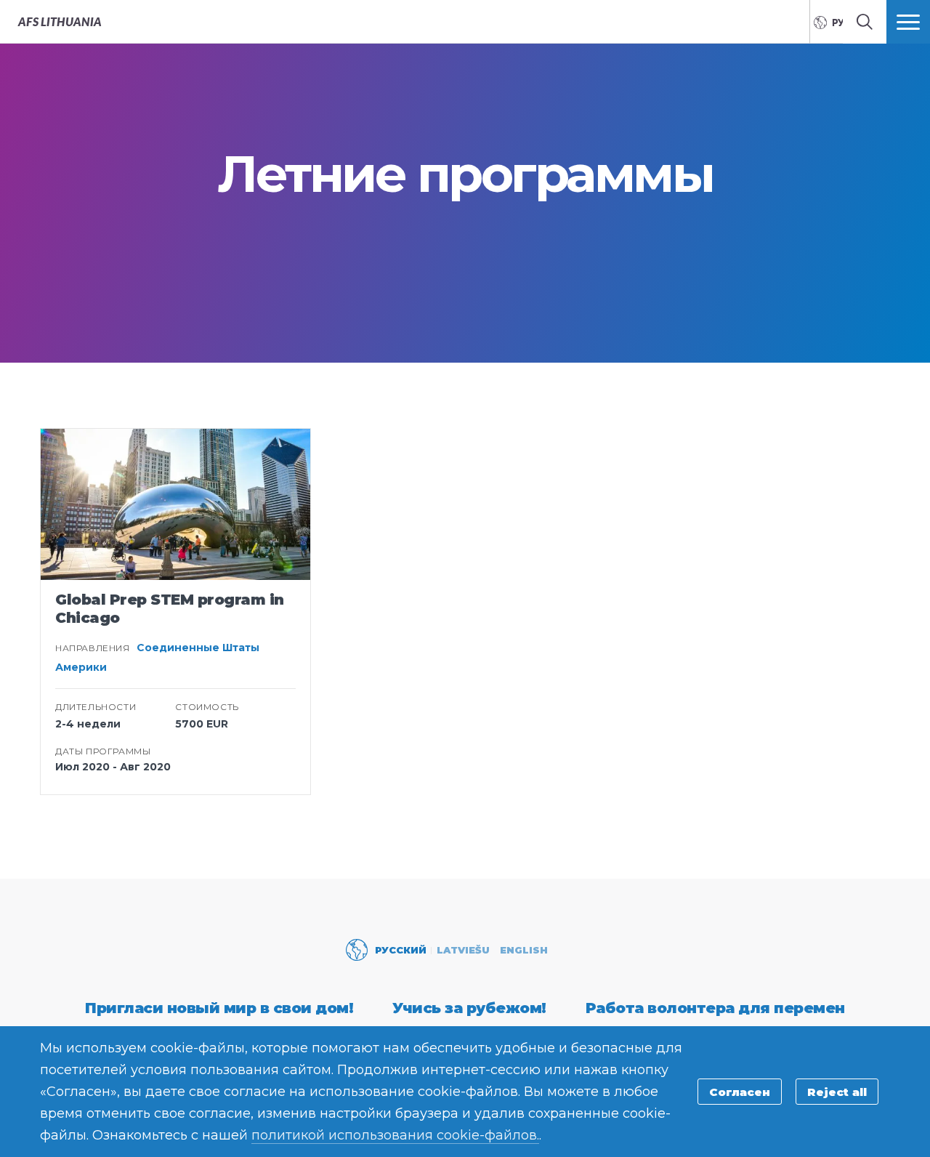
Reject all (837, 1092)
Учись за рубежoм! (469, 1008)
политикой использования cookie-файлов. (395, 1135)
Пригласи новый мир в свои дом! (219, 1008)
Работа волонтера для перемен (715, 1008)
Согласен (739, 1092)
